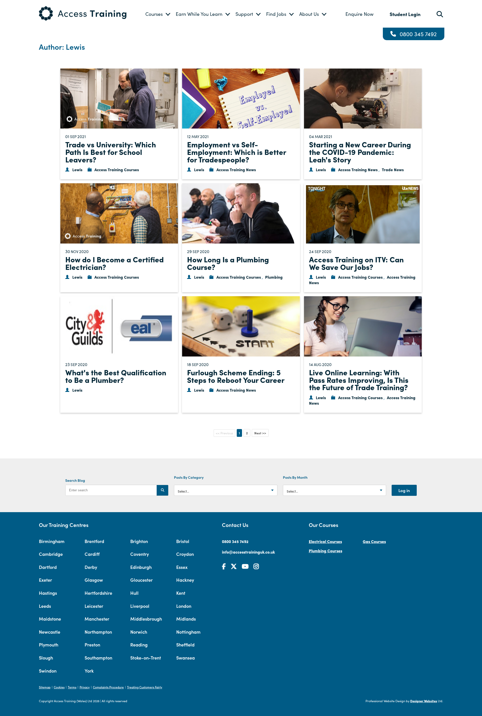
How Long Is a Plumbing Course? (228, 263)
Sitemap (44, 687)
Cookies (59, 687)
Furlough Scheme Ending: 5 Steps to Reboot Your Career (235, 376)
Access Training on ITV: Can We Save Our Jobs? (356, 263)
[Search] (162, 490)
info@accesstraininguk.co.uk (248, 552)
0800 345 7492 (418, 34)
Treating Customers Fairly (144, 687)
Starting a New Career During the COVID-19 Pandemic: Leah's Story (360, 151)
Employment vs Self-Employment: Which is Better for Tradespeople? (236, 151)
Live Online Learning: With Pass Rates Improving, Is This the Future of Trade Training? (358, 379)
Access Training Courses (116, 169)
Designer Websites (423, 701)
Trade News (393, 169)
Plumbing (274, 277)
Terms (72, 687)
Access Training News (236, 169)
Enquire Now (359, 14)
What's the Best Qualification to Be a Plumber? (115, 376)
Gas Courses (374, 541)
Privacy (85, 687)
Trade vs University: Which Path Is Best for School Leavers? (110, 151)
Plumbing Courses (325, 550)
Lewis (77, 169)
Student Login (405, 14)
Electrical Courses (325, 541)
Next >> (260, 433)
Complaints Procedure (108, 687)
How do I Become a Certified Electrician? (114, 263)
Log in (404, 490)
